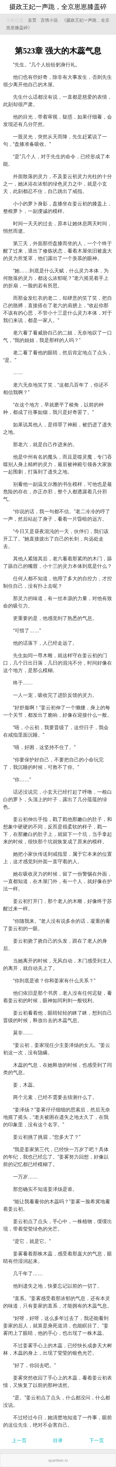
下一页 (96, 1440)
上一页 (19, 1440)
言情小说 (49, 20)
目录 (58, 1440)
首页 (32, 20)
